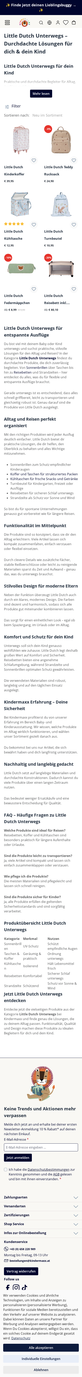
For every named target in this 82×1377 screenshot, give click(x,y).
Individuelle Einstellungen (41, 1359)
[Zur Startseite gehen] (25, 22)
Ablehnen (41, 1370)
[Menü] (7, 23)
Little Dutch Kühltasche (13, 235)
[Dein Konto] (58, 23)
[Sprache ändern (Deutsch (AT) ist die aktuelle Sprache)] (50, 22)
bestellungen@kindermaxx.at (29, 1261)
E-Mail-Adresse (16, 1139)
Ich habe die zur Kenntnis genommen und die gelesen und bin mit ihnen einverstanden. (42, 1174)
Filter (16, 106)
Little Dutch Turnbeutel (53, 235)
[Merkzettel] (66, 23)
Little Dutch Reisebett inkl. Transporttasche (57, 300)
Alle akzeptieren (41, 1348)
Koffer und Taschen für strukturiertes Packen (44, 474)
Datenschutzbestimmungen (48, 1169)
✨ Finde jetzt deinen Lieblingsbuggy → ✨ (41, 7)
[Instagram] (16, 1289)
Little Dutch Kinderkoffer (14, 170)
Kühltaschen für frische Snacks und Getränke (44, 479)
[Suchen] (41, 23)
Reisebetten (23, 372)
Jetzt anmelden (18, 1157)
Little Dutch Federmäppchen (17, 299)
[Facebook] (8, 1289)
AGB (56, 1174)
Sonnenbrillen (36, 367)
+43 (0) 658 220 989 (22, 1249)
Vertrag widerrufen (21, 1271)
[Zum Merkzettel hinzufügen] (34, 160)
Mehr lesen (41, 93)
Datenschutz (20, 1338)
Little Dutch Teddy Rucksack (58, 170)
